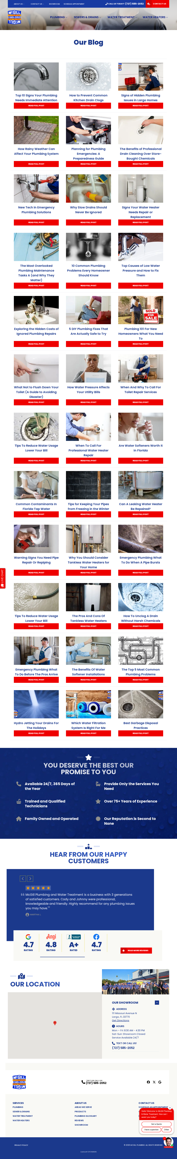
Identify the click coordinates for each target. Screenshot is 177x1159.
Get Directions (120, 1020)
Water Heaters (154, 17)
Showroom (54, 4)
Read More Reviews (138, 950)
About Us (18, 4)
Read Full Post (36, 105)
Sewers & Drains (86, 17)
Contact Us (36, 4)
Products (80, 1111)
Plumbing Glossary (86, 1115)
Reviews (79, 1120)
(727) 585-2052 (123, 1048)
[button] (54, 1023)
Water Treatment (121, 17)
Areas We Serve (83, 1107)
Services (18, 1103)
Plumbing (57, 17)
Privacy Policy (21, 1145)
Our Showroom (125, 1003)
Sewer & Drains (21, 1111)
